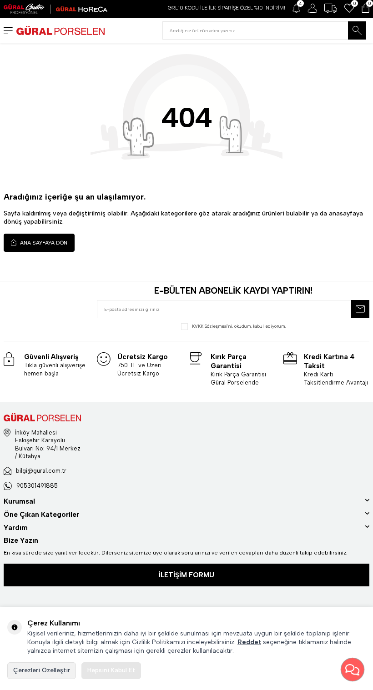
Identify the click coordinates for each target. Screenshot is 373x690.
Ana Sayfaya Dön (43, 243)
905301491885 (37, 485)
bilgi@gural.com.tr (41, 470)
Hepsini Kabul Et (111, 670)
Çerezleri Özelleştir (41, 670)
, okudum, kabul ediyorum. (239, 326)
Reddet (249, 642)
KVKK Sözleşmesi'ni (212, 326)
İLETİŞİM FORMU (186, 575)
